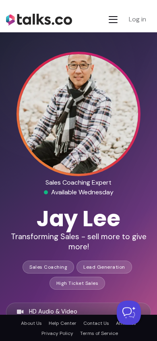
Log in (137, 19)
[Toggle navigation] (113, 19)
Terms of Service (99, 333)
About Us (31, 323)
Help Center (62, 323)
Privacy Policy (57, 333)
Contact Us (96, 323)
